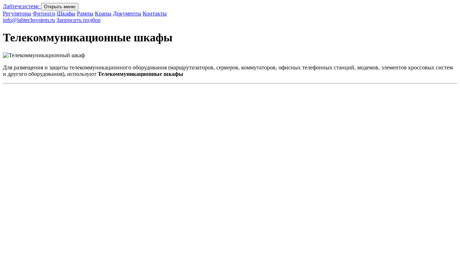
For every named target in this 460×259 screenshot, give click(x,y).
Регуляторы (17, 13)
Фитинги (44, 13)
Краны (103, 13)
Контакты (155, 13)
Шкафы (66, 13)
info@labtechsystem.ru (29, 20)
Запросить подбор (78, 20)
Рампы (85, 13)
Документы (127, 13)
